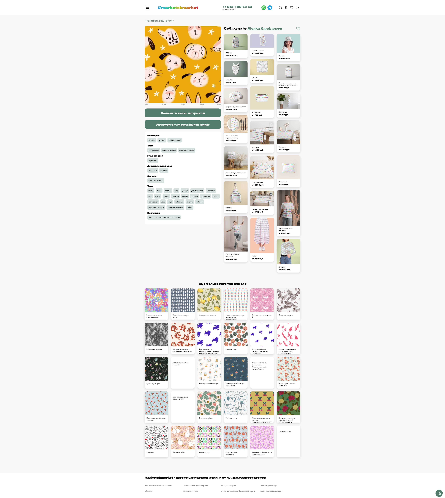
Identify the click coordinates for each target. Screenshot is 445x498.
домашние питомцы (156, 207)
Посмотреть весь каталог (159, 20)
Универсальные (174, 140)
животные (211, 191)
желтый (168, 191)
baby (176, 191)
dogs (170, 202)
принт (159, 191)
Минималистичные (186, 150)
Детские (162, 140)
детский (185, 191)
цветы (150, 191)
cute (150, 196)
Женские (151, 140)
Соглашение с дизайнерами (195, 485)
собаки (189, 207)
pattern (216, 196)
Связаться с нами (191, 491)
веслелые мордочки (175, 207)
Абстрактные (153, 150)
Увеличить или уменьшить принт (183, 124)
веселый (194, 196)
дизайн (185, 196)
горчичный (205, 196)
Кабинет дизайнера (268, 485)
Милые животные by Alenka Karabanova (164, 217)
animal (157, 196)
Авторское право (228, 485)
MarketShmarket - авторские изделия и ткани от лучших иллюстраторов (205, 477)
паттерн (175, 196)
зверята (190, 202)
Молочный (152, 170)
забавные (179, 202)
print (163, 202)
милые (166, 196)
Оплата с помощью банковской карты (238, 491)
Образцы (149, 491)
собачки (199, 202)
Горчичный (152, 160)
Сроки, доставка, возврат (271, 491)
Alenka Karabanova (265, 28)
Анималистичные (169, 150)
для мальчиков (197, 191)
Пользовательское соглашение (158, 485)
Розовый (163, 170)
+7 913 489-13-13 (237, 7)
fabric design (153, 202)
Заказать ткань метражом (183, 113)
